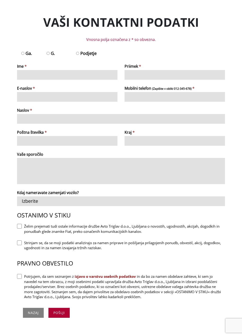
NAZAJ (33, 312)
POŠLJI (59, 312)
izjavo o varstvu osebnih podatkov (105, 276)
